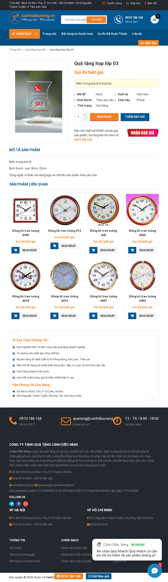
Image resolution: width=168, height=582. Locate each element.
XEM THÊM (25, 210)
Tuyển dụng (114, 3)
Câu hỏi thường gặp (22, 554)
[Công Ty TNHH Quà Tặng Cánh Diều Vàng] (32, 17)
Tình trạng (84, 105)
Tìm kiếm (96, 19)
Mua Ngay (104, 116)
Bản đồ (152, 3)
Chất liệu (124, 100)
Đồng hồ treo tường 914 (64, 230)
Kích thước (84, 100)
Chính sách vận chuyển (76, 561)
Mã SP (81, 94)
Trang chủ (49, 33)
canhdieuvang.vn (23, 485)
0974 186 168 (70, 576)
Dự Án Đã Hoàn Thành (112, 33)
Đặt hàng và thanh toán (77, 33)
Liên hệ (137, 33)
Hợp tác (135, 3)
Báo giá (150, 43)
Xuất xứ (123, 94)
